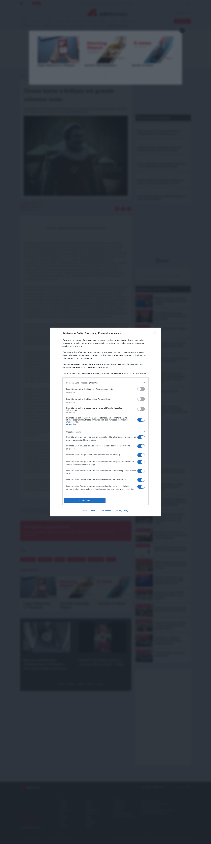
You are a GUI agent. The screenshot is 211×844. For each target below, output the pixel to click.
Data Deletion (89, 511)
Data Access (105, 511)
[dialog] (105, 422)
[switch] (141, 389)
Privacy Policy (122, 511)
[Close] (155, 333)
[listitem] (105, 382)
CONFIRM (85, 501)
